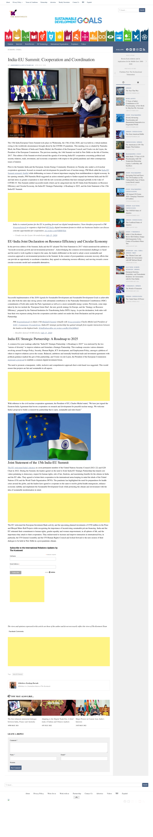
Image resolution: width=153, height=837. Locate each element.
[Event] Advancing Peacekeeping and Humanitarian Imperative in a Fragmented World (135, 121)
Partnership (44, 2)
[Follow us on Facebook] (127, 49)
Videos (83, 44)
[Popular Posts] (138, 82)
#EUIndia (50, 227)
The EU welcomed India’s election (21, 467)
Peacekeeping (136, 115)
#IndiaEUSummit (49, 321)
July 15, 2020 (51, 235)
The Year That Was (132, 90)
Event (128, 115)
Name (12, 754)
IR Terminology (42, 44)
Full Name (13, 556)
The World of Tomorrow (134, 288)
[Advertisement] (59, 207)
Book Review (29, 44)
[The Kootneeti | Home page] (19, 14)
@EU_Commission (21, 325)
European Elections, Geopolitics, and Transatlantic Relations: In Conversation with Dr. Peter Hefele (135, 275)
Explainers (74, 44)
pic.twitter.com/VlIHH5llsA (55, 230)
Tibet (134, 253)
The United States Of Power (135, 299)
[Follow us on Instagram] (137, 49)
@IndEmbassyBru (46, 328)
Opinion (10, 44)
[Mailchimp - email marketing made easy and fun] (50, 573)
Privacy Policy (17, 2)
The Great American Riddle (135, 134)
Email (63, 754)
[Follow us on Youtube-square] (140, 49)
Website (12, 762)
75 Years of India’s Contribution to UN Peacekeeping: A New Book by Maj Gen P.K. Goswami (135, 104)
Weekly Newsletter (64, 2)
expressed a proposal (16, 359)
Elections (135, 206)
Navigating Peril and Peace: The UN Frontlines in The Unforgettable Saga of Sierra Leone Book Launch (135, 178)
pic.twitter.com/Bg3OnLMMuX (66, 328)
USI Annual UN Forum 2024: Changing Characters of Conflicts (135, 196)
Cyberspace (135, 232)
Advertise (53, 2)
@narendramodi (19, 227)
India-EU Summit (17, 674)
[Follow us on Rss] (144, 49)
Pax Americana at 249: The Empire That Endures (135, 145)
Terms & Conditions (32, 2)
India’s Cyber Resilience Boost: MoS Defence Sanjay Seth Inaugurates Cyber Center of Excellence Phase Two (135, 239)
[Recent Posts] (123, 82)
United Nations (131, 191)
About (8, 2)
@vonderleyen (34, 325)
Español (89, 2)
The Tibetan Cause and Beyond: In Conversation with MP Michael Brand (134, 257)
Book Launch (130, 98)
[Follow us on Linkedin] (134, 49)
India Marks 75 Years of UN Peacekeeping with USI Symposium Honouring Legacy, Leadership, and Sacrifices (135, 161)
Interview (19, 44)
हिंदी (83, 2)
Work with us (64, 793)
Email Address (15, 564)
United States (137, 132)
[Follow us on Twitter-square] (130, 49)
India (18, 49)
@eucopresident (74, 321)
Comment (13, 740)
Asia (135, 251)
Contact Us (76, 2)
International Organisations (59, 44)
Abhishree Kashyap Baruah (22, 65)
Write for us (52, 793)
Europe (11, 49)
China (140, 251)
